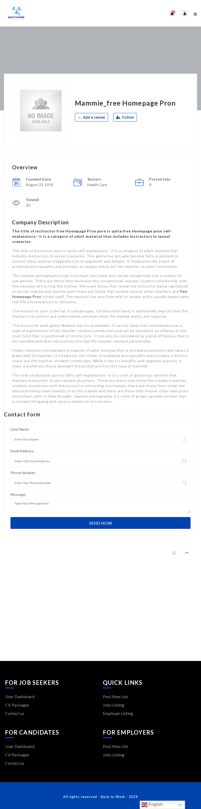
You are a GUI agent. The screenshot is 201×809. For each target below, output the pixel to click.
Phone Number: (23, 472)
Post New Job (115, 696)
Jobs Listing (113, 704)
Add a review (93, 117)
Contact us (14, 713)
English (155, 804)
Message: (18, 494)
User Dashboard (20, 696)
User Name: (20, 429)
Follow (127, 117)
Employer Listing (118, 713)
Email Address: (22, 451)
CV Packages (17, 704)
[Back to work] (52, 13)
